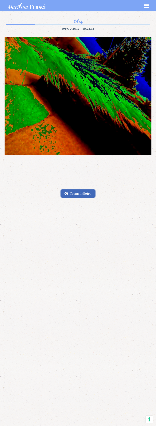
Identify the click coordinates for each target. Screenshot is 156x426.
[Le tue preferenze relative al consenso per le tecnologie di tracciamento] (149, 419)
